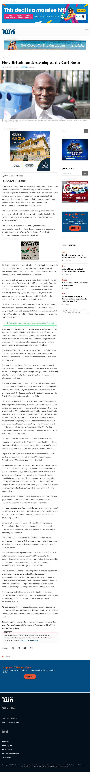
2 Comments (67, 274)
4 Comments (67, 261)
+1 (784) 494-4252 (11, 718)
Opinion (5, 57)
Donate (74, 228)
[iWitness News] (7, 700)
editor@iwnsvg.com (11, 722)
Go (85, 173)
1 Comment (67, 288)
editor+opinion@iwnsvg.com (30, 640)
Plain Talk (8, 656)
